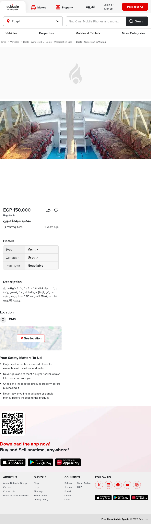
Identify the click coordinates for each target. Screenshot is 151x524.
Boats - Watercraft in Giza (59, 41)
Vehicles (11, 33)
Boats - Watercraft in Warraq (91, 41)
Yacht (31, 249)
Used (31, 257)
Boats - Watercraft (32, 41)
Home (3, 41)
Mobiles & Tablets (88, 33)
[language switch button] (90, 7)
